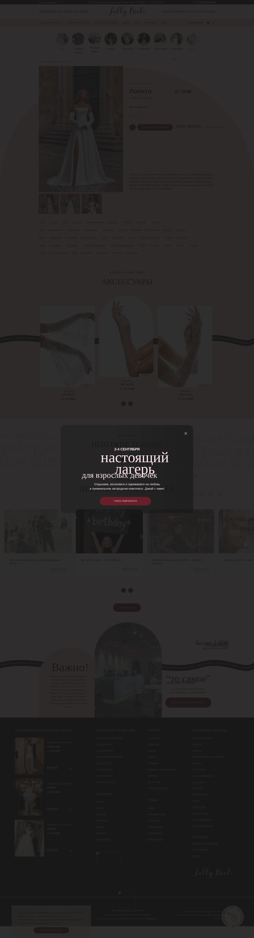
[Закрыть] (186, 433)
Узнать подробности (125, 501)
